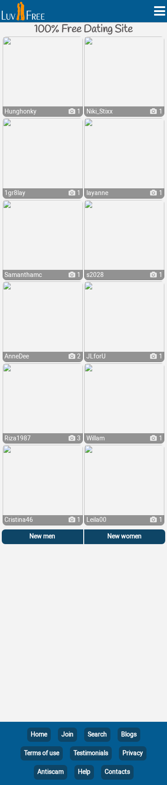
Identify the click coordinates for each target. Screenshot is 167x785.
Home (39, 734)
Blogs (129, 734)
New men (42, 536)
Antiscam (50, 772)
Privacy (132, 753)
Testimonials (90, 753)
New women (124, 536)
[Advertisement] (83, 634)
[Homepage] (23, 11)
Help (84, 772)
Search (97, 734)
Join (67, 734)
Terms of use (41, 753)
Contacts (117, 772)
